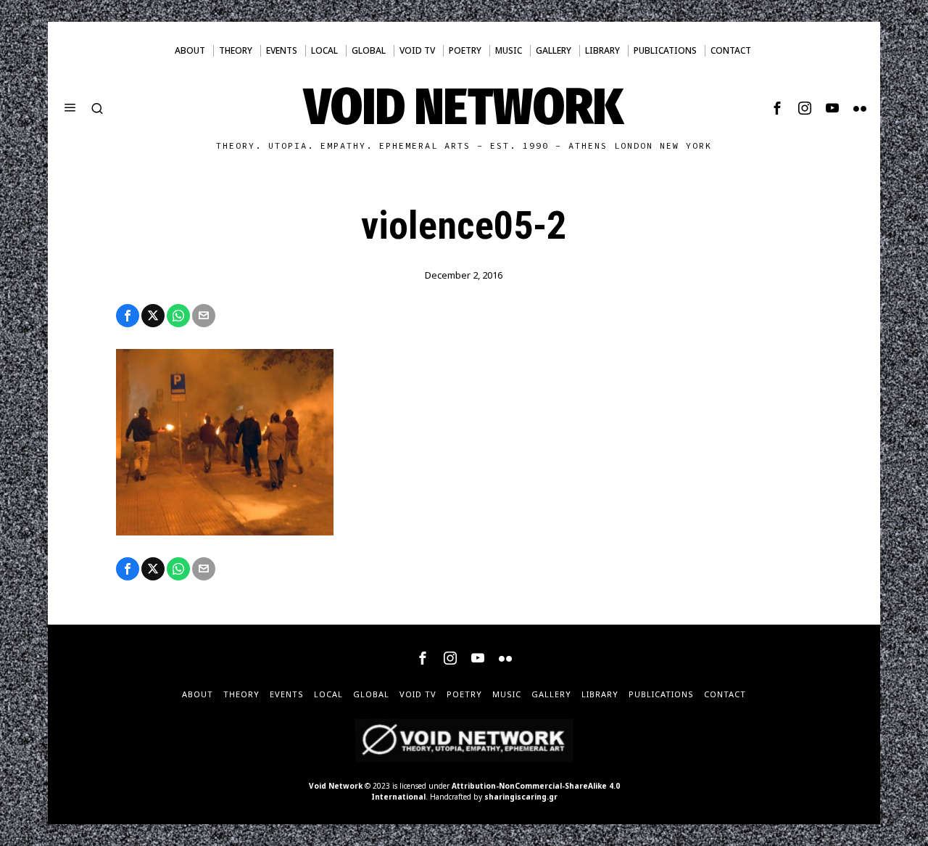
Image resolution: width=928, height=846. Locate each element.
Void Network (335, 786)
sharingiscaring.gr (521, 797)
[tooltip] (777, 108)
